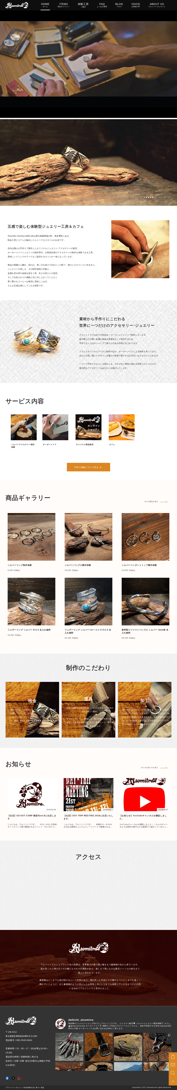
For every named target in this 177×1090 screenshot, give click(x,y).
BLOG (119, 5)
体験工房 (83, 5)
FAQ (102, 5)
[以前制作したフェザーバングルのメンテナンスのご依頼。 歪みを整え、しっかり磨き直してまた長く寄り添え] (128, 1047)
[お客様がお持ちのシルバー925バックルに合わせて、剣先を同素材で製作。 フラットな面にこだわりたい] (99, 1047)
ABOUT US (156, 5)
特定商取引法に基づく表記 (34, 1087)
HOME (45, 5)
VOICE (135, 5)
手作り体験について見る (86, 467)
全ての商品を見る (151, 501)
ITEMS (63, 5)
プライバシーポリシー (14, 1087)
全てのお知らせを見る (149, 767)
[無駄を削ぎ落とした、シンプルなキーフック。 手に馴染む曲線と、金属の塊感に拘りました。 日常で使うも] (157, 1047)
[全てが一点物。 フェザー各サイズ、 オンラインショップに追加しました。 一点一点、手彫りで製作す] (69, 1047)
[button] (144, 197)
